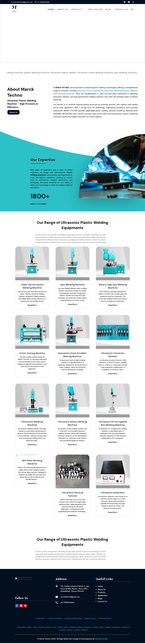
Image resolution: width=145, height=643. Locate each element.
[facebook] (124, 2)
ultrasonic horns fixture (58, 242)
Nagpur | (108, 627)
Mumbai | (49, 627)
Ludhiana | (63, 630)
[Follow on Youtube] (25, 605)
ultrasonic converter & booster (95, 240)
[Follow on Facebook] (17, 605)
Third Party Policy (105, 618)
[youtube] (129, 2)
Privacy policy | (42, 618)
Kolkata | (84, 630)
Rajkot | (30, 627)
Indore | (80, 627)
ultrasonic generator (42, 242)
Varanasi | (77, 630)
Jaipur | (102, 627)
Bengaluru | (87, 627)
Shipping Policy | (91, 618)
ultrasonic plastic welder (87, 237)
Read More (32, 305)
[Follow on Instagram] (21, 605)
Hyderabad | (116, 627)
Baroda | (41, 627)
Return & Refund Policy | (75, 618)
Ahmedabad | (22, 627)
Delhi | (60, 627)
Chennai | (95, 627)
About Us (13, 112)
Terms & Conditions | (56, 618)
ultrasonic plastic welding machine (66, 237)
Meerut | (70, 630)
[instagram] (133, 2)
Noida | (66, 627)
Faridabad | (73, 627)
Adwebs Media (101, 638)
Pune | (55, 627)
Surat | (35, 627)
